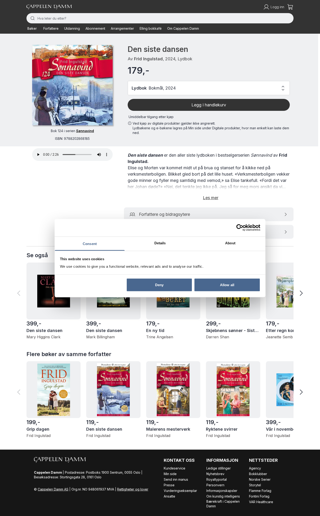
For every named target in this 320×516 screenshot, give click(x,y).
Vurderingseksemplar (180, 491)
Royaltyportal (216, 479)
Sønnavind (85, 131)
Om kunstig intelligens (223, 496)
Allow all (227, 285)
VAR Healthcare (261, 502)
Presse (169, 485)
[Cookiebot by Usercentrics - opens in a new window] (239, 227)
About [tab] (230, 243)
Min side (170, 474)
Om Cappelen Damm (183, 28)
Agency (255, 468)
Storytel (255, 485)
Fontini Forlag (259, 496)
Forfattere (51, 28)
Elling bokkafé (151, 28)
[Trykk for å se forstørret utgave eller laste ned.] (72, 85)
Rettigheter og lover (132, 489)
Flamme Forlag (260, 491)
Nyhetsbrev (215, 474)
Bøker (32, 28)
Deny (159, 285)
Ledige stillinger (218, 468)
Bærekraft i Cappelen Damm (223, 503)
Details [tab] (160, 243)
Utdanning (72, 28)
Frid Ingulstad (148, 58)
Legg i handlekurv (208, 104)
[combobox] (160, 18)
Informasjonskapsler (221, 491)
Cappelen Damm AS (53, 489)
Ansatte (169, 496)
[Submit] (31, 18)
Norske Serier (260, 479)
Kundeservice (174, 468)
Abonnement (95, 28)
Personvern (215, 485)
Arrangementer (122, 28)
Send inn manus (176, 479)
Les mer (210, 197)
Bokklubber (258, 474)
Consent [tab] (90, 243)
